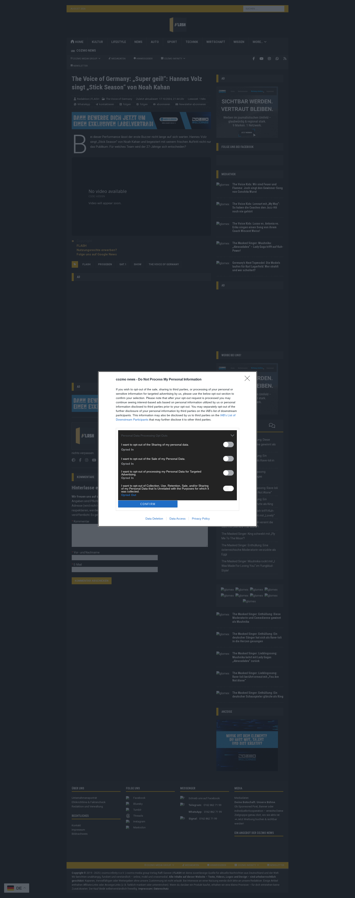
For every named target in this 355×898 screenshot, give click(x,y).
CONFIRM (148, 504)
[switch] (228, 444)
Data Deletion (154, 518)
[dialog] (177, 449)
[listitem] (177, 435)
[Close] (248, 380)
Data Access (177, 518)
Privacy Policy (201, 518)
